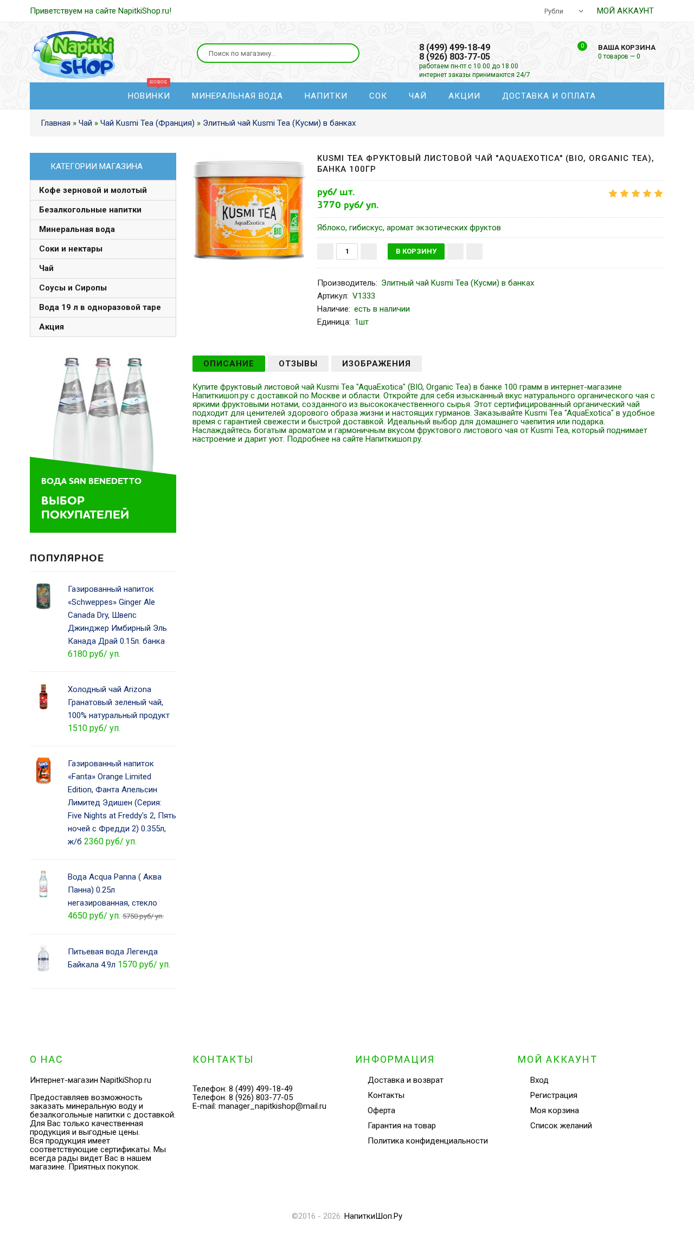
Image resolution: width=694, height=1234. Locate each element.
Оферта (381, 1110)
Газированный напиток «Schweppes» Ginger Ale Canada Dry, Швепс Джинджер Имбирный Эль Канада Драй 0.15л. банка (117, 615)
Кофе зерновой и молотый (93, 190)
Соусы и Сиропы (73, 288)
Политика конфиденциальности (428, 1141)
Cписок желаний (561, 1125)
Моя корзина (554, 1110)
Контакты (386, 1095)
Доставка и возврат (406, 1080)
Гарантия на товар (402, 1125)
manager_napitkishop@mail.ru (272, 1106)
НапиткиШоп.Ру (373, 1216)
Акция (51, 327)
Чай (46, 268)
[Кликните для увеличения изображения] (249, 210)
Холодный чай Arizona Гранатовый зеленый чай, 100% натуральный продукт (119, 702)
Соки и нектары (70, 249)
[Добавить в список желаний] (455, 251)
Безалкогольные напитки (90, 210)
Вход (539, 1080)
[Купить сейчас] (474, 251)
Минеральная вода (77, 229)
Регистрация (553, 1095)
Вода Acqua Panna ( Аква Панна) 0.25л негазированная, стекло (115, 890)
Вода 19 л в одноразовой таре (100, 307)
